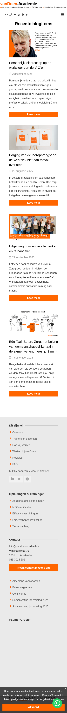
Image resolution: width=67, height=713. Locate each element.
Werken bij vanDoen (24, 451)
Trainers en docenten (24, 438)
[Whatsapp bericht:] (27, 14)
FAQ (15, 464)
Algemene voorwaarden (26, 581)
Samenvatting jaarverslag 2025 (30, 606)
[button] (62, 14)
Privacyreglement (22, 587)
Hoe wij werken (21, 445)
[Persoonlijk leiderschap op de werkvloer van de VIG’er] (33, 44)
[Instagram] (18, 14)
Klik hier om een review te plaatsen (29, 471)
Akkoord (33, 707)
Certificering (19, 593)
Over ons (17, 432)
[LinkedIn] (14, 14)
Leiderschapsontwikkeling (27, 520)
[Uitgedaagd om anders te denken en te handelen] (33, 227)
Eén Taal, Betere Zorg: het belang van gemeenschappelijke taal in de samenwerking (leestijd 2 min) (33, 346)
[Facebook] (22, 14)
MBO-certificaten (22, 507)
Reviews (17, 457)
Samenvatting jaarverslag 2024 (30, 600)
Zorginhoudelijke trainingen (28, 501)
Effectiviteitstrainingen (25, 513)
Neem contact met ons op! (33, 567)
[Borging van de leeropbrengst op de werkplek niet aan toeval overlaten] (33, 137)
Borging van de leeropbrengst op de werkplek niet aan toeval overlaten (32, 160)
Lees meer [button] (33, 114)
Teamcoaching (20, 526)
